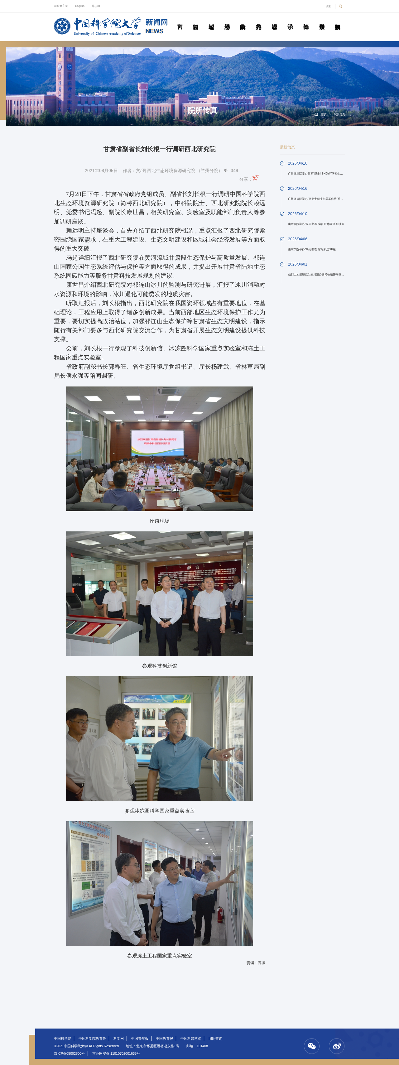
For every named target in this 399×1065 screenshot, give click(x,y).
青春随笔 (306, 19)
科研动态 (226, 19)
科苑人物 (258, 19)
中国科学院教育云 (92, 1038)
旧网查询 (215, 1038)
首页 (179, 19)
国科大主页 (61, 5)
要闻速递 (195, 19)
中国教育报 (164, 1038)
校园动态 (274, 19)
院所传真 (242, 19)
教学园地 (211, 19)
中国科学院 (62, 1038)
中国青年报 (139, 1038)
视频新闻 (337, 19)
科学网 (118, 1038)
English (79, 5)
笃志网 (96, 5)
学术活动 (290, 19)
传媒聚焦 (321, 19)
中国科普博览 (190, 1038)
